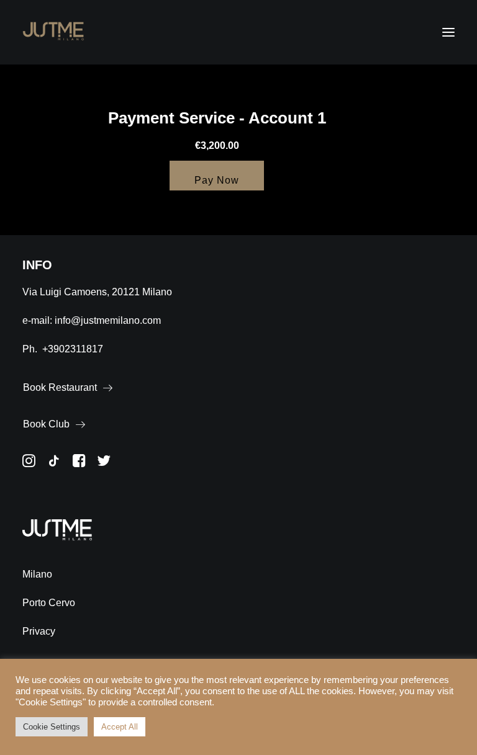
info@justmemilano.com (108, 320)
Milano (37, 574)
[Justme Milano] (53, 32)
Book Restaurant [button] (60, 387)
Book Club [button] (46, 424)
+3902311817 (72, 349)
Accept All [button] (119, 726)
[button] (448, 32)
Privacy (38, 631)
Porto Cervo (48, 602)
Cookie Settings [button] (51, 726)
